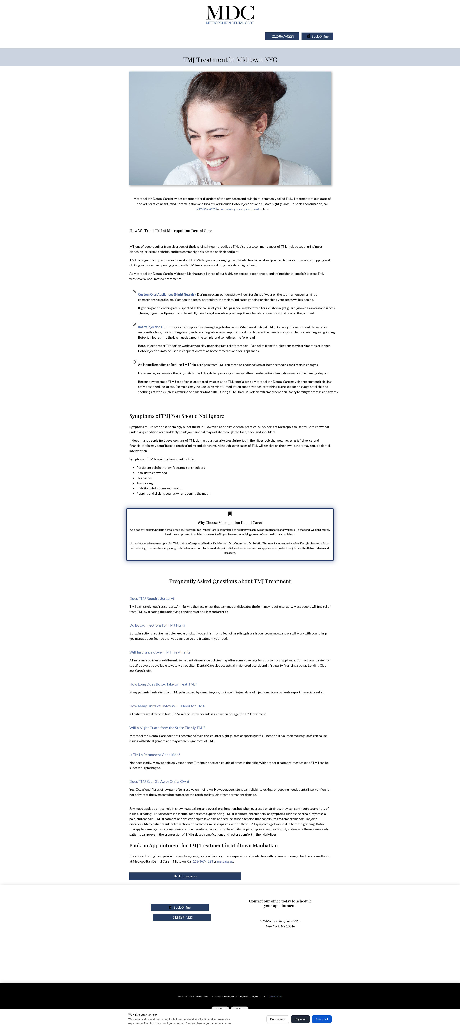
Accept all (322, 1019)
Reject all (300, 1019)
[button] (317, 36)
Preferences (277, 1019)
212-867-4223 (206, 209)
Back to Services (185, 876)
